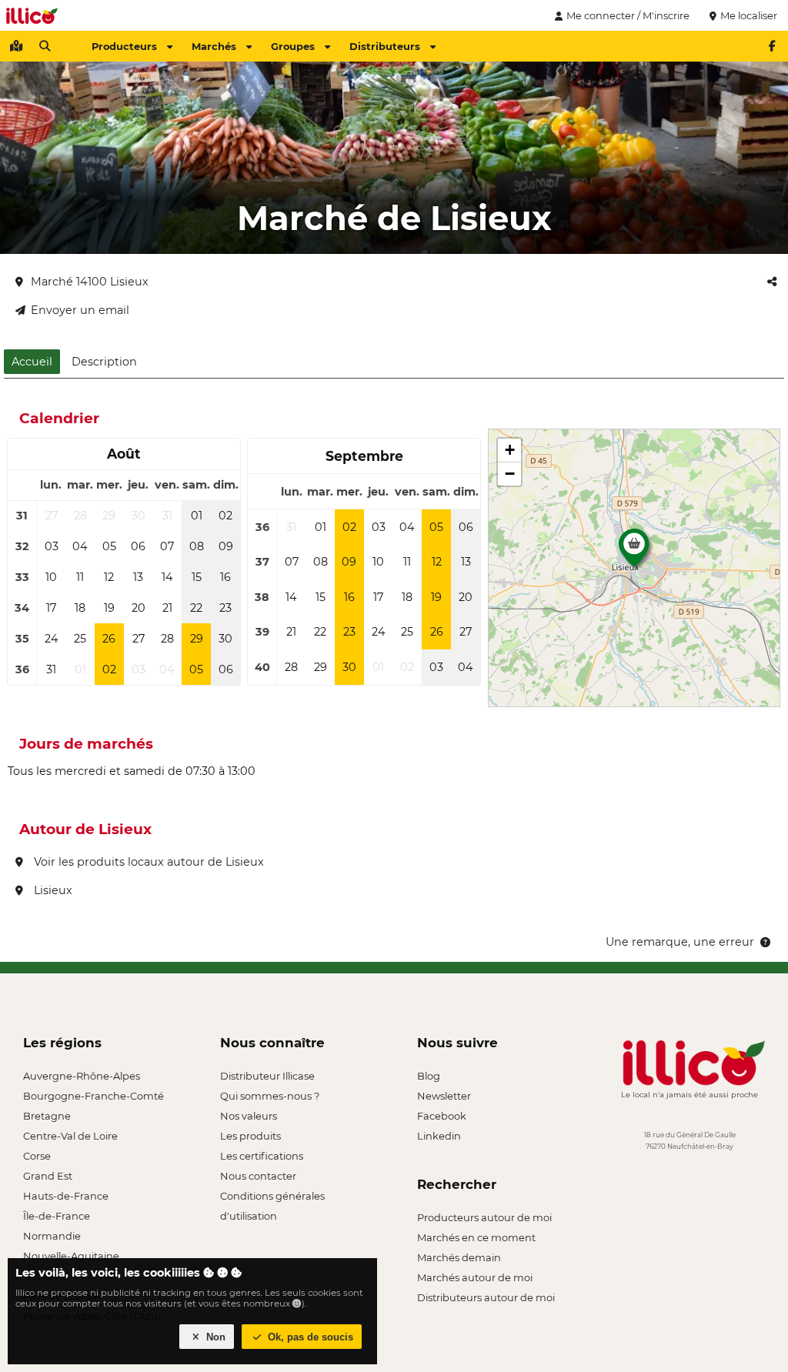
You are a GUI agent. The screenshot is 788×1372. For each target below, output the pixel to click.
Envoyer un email (80, 310)
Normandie (52, 1236)
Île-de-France (56, 1216)
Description (104, 362)
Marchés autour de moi (475, 1277)
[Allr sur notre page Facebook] (772, 46)
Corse (37, 1156)
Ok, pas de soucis (309, 1337)
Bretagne (47, 1116)
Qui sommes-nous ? (269, 1096)
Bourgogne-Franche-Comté (93, 1096)
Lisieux (51, 890)
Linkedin (439, 1136)
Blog (428, 1076)
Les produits (250, 1136)
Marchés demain (459, 1257)
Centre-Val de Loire (70, 1136)
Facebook (441, 1116)
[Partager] (772, 281)
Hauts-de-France (66, 1196)
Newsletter (444, 1096)
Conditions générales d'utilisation (272, 1198)
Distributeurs (384, 46)
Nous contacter (258, 1176)
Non (214, 1337)
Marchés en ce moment (476, 1237)
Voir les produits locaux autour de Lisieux (147, 862)
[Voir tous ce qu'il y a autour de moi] (16, 46)
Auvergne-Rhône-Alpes (81, 1076)
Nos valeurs (248, 1116)
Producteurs (124, 46)
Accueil (32, 362)
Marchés (214, 46)
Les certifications (261, 1156)
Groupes (293, 46)
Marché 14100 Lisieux (90, 282)
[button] (634, 552)
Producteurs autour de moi (484, 1217)
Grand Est (47, 1176)
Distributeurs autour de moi (486, 1297)
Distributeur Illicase (267, 1076)
